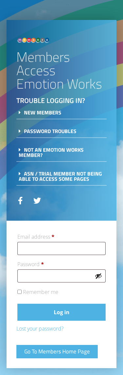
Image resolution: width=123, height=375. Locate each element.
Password (41, 263)
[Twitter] (37, 200)
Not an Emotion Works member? (51, 152)
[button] (61, 114)
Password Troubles (50, 131)
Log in (62, 312)
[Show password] (98, 276)
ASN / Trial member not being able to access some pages (60, 176)
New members (42, 112)
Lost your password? (40, 328)
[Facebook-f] (20, 200)
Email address (46, 235)
